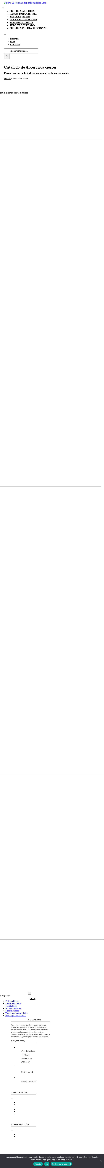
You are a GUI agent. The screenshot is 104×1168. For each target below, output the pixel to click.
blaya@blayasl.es (28, 1081)
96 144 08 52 (27, 1072)
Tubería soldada (12, 1011)
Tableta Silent (11, 1006)
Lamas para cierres (13, 1003)
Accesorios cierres (13, 1008)
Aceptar (38, 1164)
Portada (7, 78)
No (47, 1164)
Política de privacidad (61, 1164)
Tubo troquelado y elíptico (16, 1013)
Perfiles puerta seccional (15, 1015)
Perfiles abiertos (12, 1001)
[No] (100, 1160)
